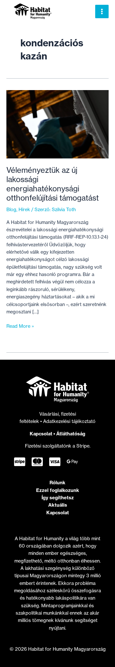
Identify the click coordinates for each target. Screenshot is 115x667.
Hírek (24, 209)
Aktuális (57, 505)
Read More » (20, 326)
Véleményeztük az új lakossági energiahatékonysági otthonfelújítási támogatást (52, 184)
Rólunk (57, 482)
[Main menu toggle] (102, 11)
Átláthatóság (70, 434)
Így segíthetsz (58, 497)
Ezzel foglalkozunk (57, 490)
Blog (11, 209)
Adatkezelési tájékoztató (69, 421)
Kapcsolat (41, 434)
